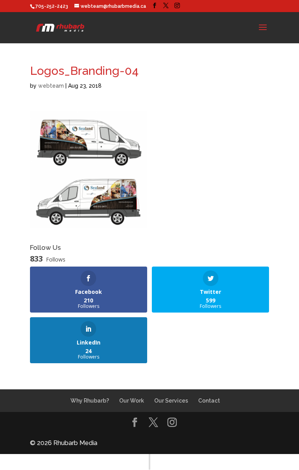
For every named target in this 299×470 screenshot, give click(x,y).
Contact (209, 401)
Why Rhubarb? (89, 401)
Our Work (131, 401)
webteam (51, 86)
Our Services (171, 401)
